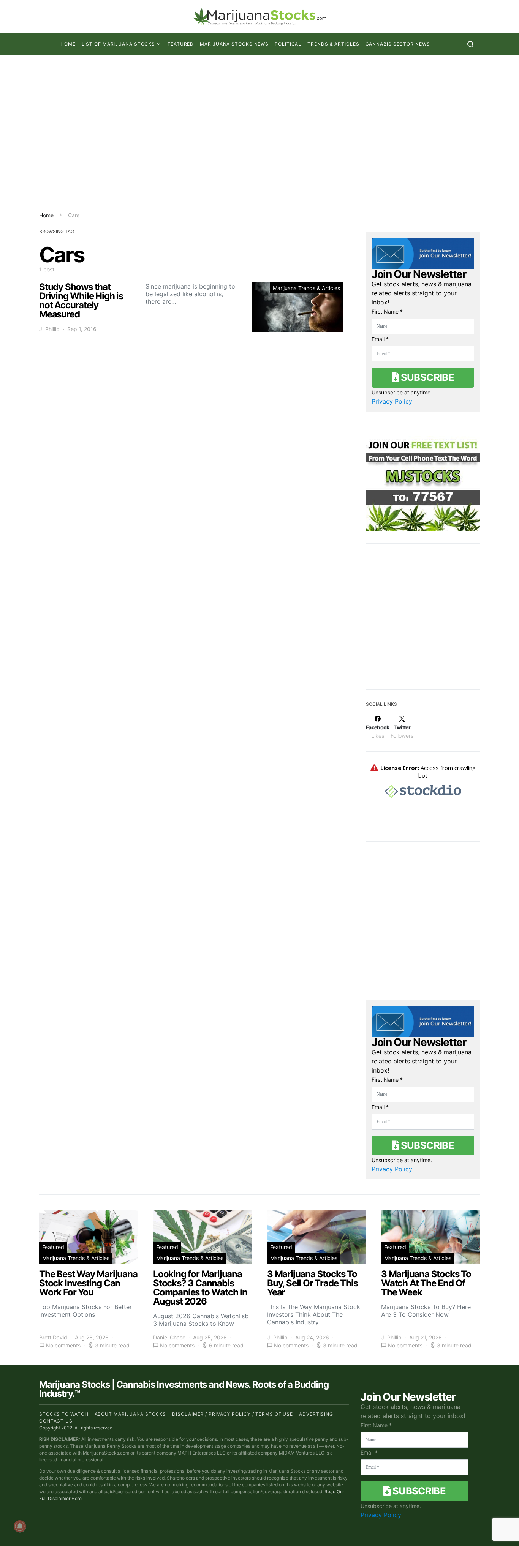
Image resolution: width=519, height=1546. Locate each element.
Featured (181, 44)
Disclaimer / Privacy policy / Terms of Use (232, 1414)
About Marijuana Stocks (130, 1414)
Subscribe (426, 377)
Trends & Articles (333, 44)
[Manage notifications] (20, 1526)
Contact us (56, 1421)
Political (288, 44)
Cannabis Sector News (398, 44)
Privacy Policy (392, 401)
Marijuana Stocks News (234, 44)
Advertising (316, 1414)
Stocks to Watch (64, 1414)
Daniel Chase (169, 1337)
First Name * (387, 311)
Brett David (53, 1337)
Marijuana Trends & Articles (306, 288)
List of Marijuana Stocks (118, 44)
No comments (63, 1345)
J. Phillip (49, 329)
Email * (380, 339)
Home (68, 44)
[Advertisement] (259, 133)
